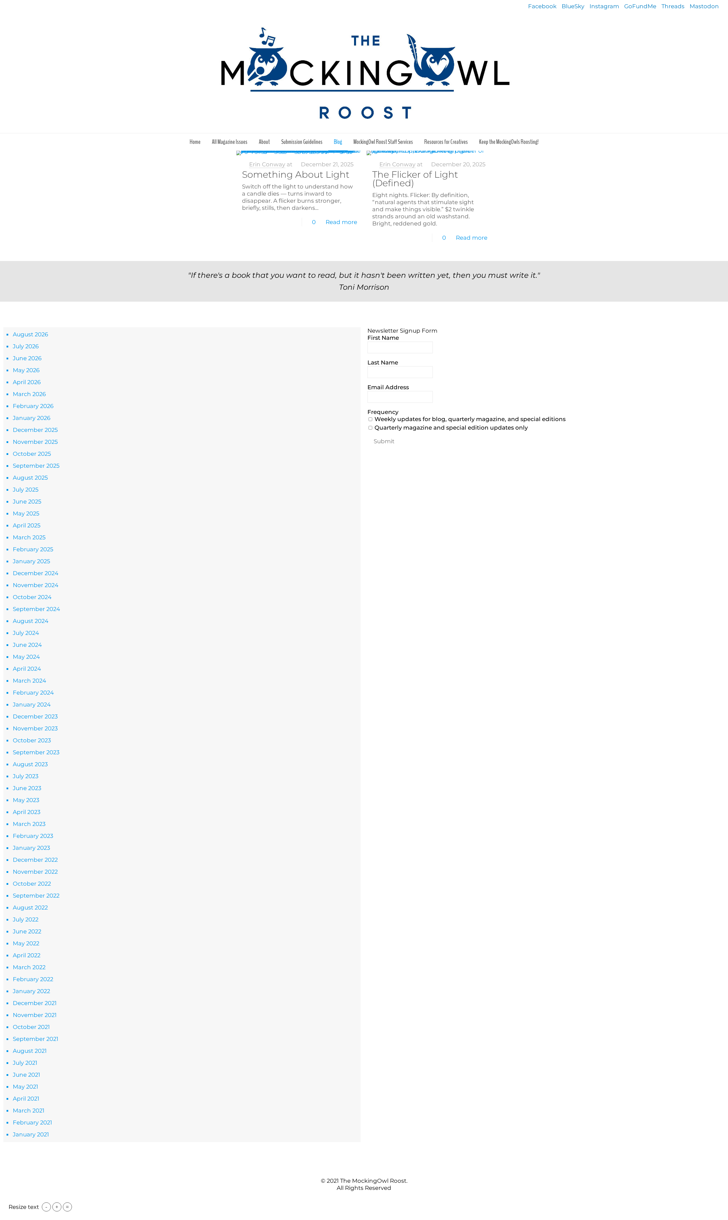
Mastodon (704, 6)
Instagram (604, 6)
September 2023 (36, 752)
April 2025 (26, 525)
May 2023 (26, 800)
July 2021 (25, 1062)
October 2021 (31, 1027)
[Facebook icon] (355, 1199)
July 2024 (26, 632)
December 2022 (35, 859)
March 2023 (29, 824)
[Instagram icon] (373, 1199)
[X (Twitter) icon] (361, 1199)
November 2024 (35, 585)
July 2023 (25, 776)
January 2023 (31, 847)
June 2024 (27, 644)
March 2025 (29, 537)
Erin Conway (267, 164)
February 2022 (33, 979)
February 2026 (33, 406)
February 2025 (33, 549)
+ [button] (57, 1207)
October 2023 (32, 740)
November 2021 (35, 1015)
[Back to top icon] (364, 1169)
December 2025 (35, 429)
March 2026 (29, 394)
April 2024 (27, 668)
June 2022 (27, 931)
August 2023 (30, 764)
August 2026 (30, 334)
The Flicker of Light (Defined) (415, 179)
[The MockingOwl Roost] (364, 73)
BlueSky (573, 6)
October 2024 (32, 597)
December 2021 (35, 1003)
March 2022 (29, 967)
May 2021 (25, 1086)
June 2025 (27, 501)
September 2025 (36, 465)
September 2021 (35, 1038)
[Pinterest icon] (367, 1199)
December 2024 (35, 573)
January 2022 (31, 991)
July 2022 (25, 919)
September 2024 (36, 609)
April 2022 (26, 955)
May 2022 (26, 943)
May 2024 (26, 656)
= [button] (67, 1207)
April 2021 (26, 1098)
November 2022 (35, 871)
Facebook (542, 6)
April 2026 (27, 382)
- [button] (46, 1207)
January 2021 (31, 1134)
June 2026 (27, 358)
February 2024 (33, 692)
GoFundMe (640, 6)
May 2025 (26, 513)
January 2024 (32, 704)
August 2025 (30, 477)
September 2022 (36, 895)
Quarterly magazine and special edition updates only (450, 427)
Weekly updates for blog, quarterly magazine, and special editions (469, 419)
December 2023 (35, 716)
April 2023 (26, 812)
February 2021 (32, 1122)
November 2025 (35, 441)
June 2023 (27, 788)
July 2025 (25, 489)
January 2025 (31, 561)
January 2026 (31, 418)
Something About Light (295, 174)
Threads (672, 6)
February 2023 (33, 835)
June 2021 (26, 1074)
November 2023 (35, 728)
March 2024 (29, 680)
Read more (341, 222)
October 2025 (32, 453)
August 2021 (30, 1050)
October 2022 (32, 883)
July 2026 (26, 346)
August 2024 (30, 621)
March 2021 (28, 1110)
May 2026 (26, 370)
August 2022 (30, 907)
